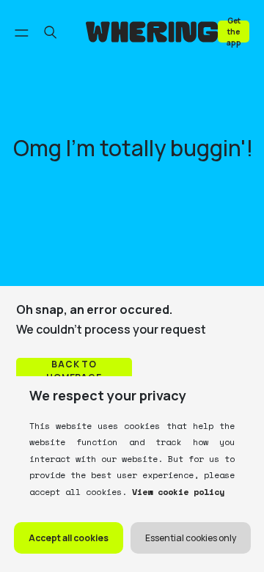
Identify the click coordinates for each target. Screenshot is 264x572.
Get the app (234, 31)
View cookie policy (175, 491)
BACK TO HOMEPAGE (74, 371)
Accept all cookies (69, 538)
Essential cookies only (190, 538)
